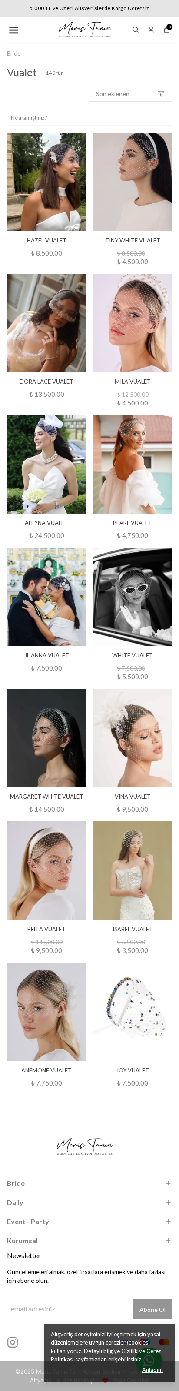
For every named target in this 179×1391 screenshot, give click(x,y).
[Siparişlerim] (151, 29)
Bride (13, 53)
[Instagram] (12, 1342)
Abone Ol (152, 1309)
